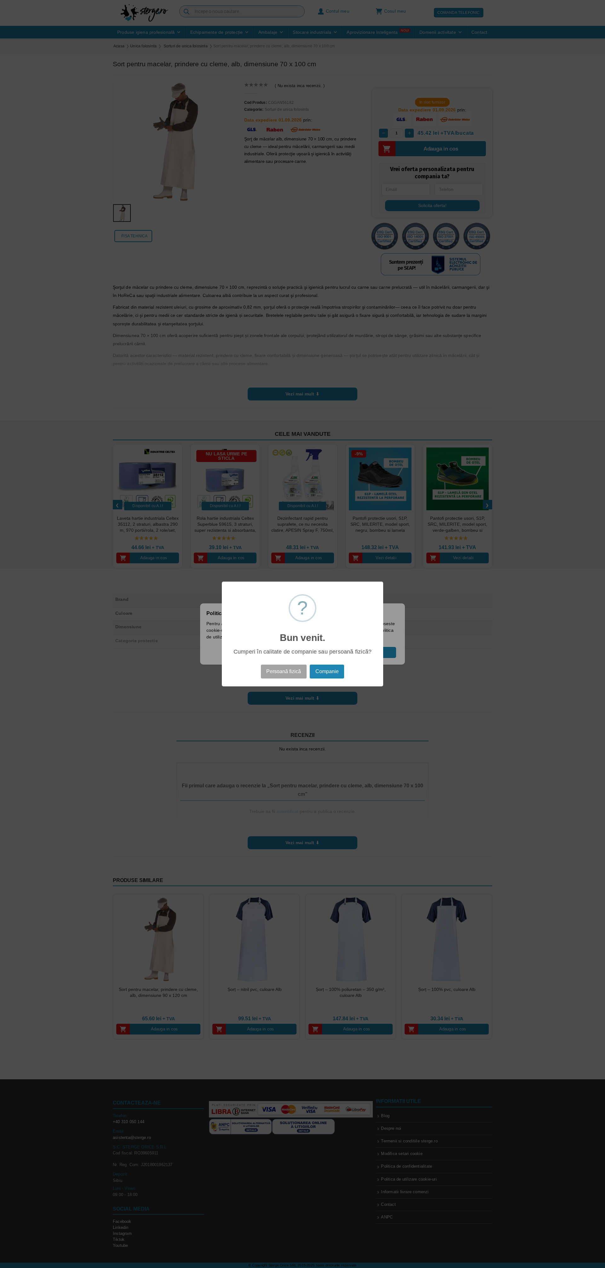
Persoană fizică (283, 671)
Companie (327, 671)
